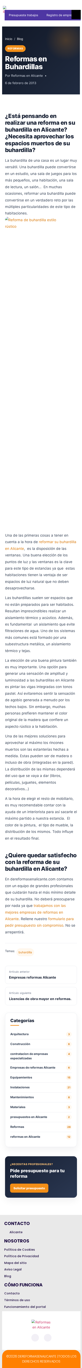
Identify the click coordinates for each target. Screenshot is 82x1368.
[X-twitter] (48, 1338)
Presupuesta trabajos (23, 15)
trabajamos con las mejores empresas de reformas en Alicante (35, 912)
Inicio (8, 39)
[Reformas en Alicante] (10, 9)
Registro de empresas (61, 15)
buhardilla (25, 952)
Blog (20, 39)
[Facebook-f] (35, 1338)
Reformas (15, 48)
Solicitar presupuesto (29, 1188)
